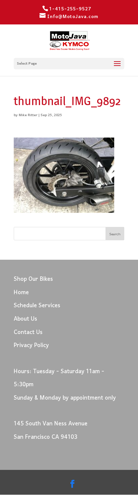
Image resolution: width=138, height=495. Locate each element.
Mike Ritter (28, 115)
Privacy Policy (31, 345)
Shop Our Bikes (33, 279)
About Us (25, 319)
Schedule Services (37, 306)
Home (21, 292)
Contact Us (28, 332)
